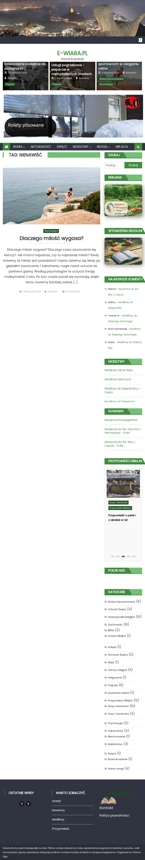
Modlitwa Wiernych (118, 379)
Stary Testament (118, 714)
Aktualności (41, 147)
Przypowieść (60, 829)
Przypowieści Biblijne (120, 507)
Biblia (111, 630)
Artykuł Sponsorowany (111, 78)
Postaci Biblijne (117, 636)
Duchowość (115, 624)
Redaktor (13, 78)
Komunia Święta (118, 655)
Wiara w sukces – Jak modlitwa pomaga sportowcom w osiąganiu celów (118, 62)
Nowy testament (118, 502)
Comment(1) (73, 291)
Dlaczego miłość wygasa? (52, 238)
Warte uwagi (116, 768)
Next (28, 803)
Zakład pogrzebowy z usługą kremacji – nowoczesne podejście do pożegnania (25, 62)
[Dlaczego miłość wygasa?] (51, 193)
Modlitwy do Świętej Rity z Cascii (122, 390)
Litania (56, 801)
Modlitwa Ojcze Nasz (119, 370)
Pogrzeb (10, 84)
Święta (112, 753)
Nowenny (58, 810)
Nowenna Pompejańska (121, 420)
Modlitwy (80, 147)
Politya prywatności (114, 815)
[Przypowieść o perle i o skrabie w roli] (123, 484)
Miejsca (122, 147)
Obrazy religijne (117, 670)
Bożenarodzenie (117, 759)
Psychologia (106, 84)
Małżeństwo (115, 744)
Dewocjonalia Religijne (121, 617)
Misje (111, 662)
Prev (21, 803)
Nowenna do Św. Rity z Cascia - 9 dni (120, 444)
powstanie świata (118, 693)
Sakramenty (115, 731)
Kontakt (106, 807)
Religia (102, 147)
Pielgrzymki (115, 677)
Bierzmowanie (116, 736)
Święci (62, 147)
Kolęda (112, 647)
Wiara (17, 147)
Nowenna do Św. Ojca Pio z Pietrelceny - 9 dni (123, 431)
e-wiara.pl (72, 53)
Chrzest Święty (117, 609)
